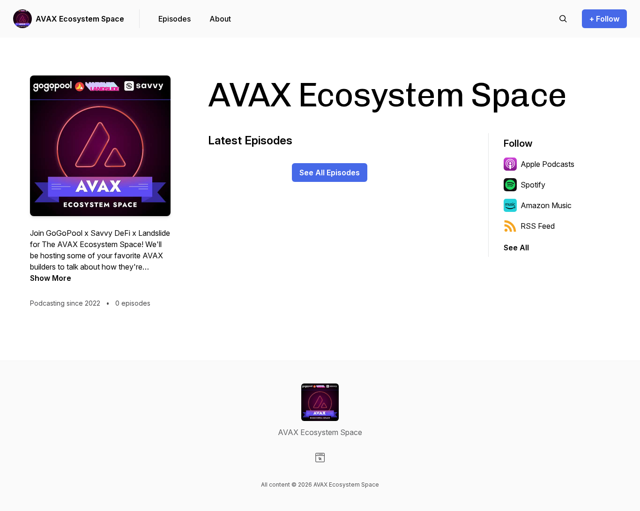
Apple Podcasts (547, 164)
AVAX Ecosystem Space (80, 18)
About (220, 18)
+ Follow (604, 18)
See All (516, 247)
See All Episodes (329, 172)
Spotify (533, 184)
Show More (50, 278)
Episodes (174, 18)
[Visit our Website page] (320, 457)
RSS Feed (538, 226)
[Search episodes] (563, 18)
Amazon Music (546, 205)
